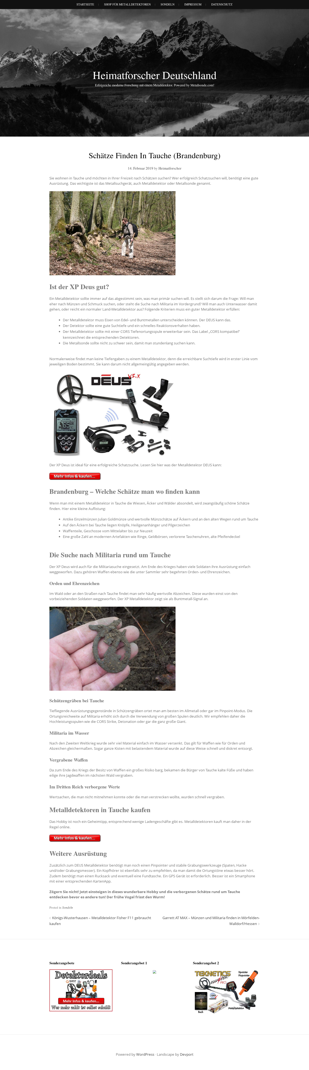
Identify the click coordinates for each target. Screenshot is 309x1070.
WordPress (145, 1054)
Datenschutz (221, 4)
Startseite (85, 4)
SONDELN (167, 4)
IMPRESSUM (192, 4)
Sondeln (67, 907)
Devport (186, 1054)
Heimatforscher (169, 168)
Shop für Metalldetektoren (127, 4)
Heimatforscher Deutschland (155, 74)
